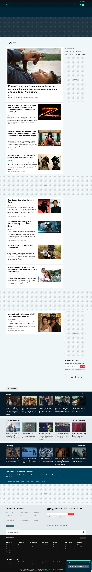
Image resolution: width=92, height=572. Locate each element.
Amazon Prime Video (25, 481)
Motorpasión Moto (57, 546)
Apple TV (32, 481)
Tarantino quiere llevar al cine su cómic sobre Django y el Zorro (21, 156)
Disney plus (36, 512)
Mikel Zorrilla (14, 262)
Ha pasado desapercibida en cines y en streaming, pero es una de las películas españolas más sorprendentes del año (78, 409)
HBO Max (43, 481)
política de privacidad (81, 369)
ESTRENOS (18, 5)
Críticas (9, 95)
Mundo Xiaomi (9, 552)
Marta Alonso (13, 285)
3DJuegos (20, 544)
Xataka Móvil (8, 546)
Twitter (85, 5)
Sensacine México (33, 561)
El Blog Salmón (80, 544)
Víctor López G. (14, 150)
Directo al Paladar (45, 544)
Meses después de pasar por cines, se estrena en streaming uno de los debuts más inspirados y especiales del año (12, 460)
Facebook (78, 5)
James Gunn (78, 51)
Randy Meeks (14, 100)
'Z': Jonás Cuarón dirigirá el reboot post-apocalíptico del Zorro (19, 224)
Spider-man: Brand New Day (25, 521)
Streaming (9, 446)
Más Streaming (81, 445)
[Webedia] (82, 1)
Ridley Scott (71, 54)
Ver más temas (10, 526)
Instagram (75, 5)
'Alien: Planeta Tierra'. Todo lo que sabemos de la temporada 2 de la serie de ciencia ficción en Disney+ (29, 435)
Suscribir (83, 366)
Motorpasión (55, 544)
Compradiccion (68, 548)
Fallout (74, 53)
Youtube (83, 5)
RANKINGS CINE (38, 5)
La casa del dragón (10, 520)
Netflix (83, 54)
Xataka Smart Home (10, 550)
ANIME (30, 5)
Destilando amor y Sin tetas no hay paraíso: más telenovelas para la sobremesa (22, 269)
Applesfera (8, 548)
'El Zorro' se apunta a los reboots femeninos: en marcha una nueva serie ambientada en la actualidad (21, 133)
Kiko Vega (13, 126)
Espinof (31, 546)
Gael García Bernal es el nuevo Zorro (20, 201)
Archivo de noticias (13, 388)
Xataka (7, 544)
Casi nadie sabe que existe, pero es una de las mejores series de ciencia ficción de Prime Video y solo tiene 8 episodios (29, 460)
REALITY (25, 5)
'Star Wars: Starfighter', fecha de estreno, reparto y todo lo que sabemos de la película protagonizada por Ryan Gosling (13, 435)
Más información (46, 570)
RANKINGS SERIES (47, 5)
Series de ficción (11, 275)
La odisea (38, 481)
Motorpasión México (57, 561)
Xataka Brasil (8, 563)
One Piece (72, 51)
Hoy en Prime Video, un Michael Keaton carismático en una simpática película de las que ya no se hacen (79, 460)
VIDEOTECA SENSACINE (60, 5)
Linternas (66, 51)
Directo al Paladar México (45, 562)
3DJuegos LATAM (21, 561)
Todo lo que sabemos (13, 421)
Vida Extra (20, 546)
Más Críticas (82, 394)
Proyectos (10, 115)
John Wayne (77, 54)
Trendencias (67, 544)
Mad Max (79, 53)
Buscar (83, 532)
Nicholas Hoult (68, 53)
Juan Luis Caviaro (15, 171)
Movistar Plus (9, 515)
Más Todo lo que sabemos (79, 420)
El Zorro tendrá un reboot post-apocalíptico (20, 246)
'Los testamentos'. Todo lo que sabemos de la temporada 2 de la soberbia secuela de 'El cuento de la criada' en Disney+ (62, 435)
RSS (78, 377)
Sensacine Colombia (34, 563)
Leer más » (36, 97)
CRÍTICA (12, 5)
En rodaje (10, 205)
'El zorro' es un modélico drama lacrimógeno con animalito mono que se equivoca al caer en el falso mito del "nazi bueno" (32, 89)
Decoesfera (67, 546)
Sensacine (32, 544)
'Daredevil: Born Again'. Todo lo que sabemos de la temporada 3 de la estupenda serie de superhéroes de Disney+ (79, 435)
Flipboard (80, 5)
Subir (82, 538)
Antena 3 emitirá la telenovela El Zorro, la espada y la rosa (21, 315)
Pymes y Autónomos (81, 546)
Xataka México (9, 561)
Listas (35, 515)
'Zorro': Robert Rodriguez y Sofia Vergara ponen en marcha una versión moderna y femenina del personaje (21, 108)
